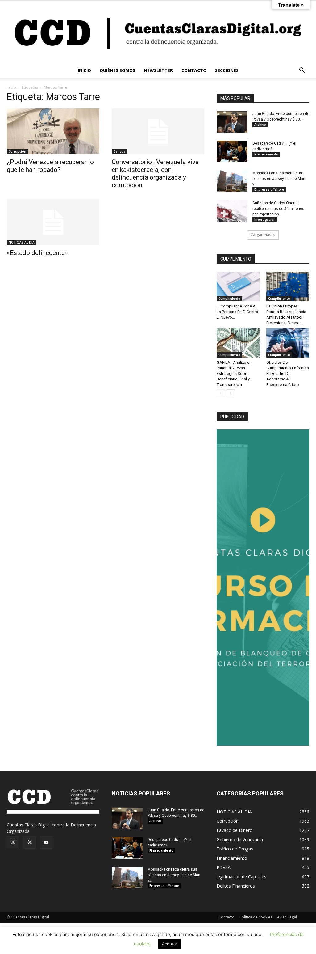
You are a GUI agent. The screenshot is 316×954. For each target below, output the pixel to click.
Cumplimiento (229, 298)
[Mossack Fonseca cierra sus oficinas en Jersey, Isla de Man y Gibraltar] (232, 181)
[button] (301, 71)
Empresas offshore (269, 189)
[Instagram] (13, 842)
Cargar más (261, 234)
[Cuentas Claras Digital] (158, 32)
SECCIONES (227, 70)
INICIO (84, 70)
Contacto (226, 917)
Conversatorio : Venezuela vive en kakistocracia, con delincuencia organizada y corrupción (155, 173)
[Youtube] (46, 842)
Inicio (11, 87)
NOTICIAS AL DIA (22, 242)
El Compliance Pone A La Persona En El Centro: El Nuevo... (238, 312)
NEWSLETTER (158, 70)
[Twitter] (29, 842)
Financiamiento (266, 154)
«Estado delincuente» (37, 253)
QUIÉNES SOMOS (117, 70)
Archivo (260, 124)
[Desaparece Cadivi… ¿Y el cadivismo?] (232, 151)
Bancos (119, 151)
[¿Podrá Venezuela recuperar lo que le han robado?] (53, 131)
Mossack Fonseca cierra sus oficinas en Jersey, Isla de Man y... (278, 178)
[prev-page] (220, 393)
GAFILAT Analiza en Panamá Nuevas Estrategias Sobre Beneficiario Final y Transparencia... (234, 373)
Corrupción (17, 151)
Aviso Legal (287, 917)
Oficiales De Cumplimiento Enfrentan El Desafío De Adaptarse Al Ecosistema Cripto (287, 373)
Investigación (265, 219)
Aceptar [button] (169, 943)
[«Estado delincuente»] (53, 222)
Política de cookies (255, 917)
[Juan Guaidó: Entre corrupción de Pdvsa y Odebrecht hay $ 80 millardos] (232, 122)
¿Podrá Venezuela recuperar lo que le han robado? (50, 165)
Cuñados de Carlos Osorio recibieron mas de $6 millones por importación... (278, 208)
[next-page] (230, 393)
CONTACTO (193, 70)
